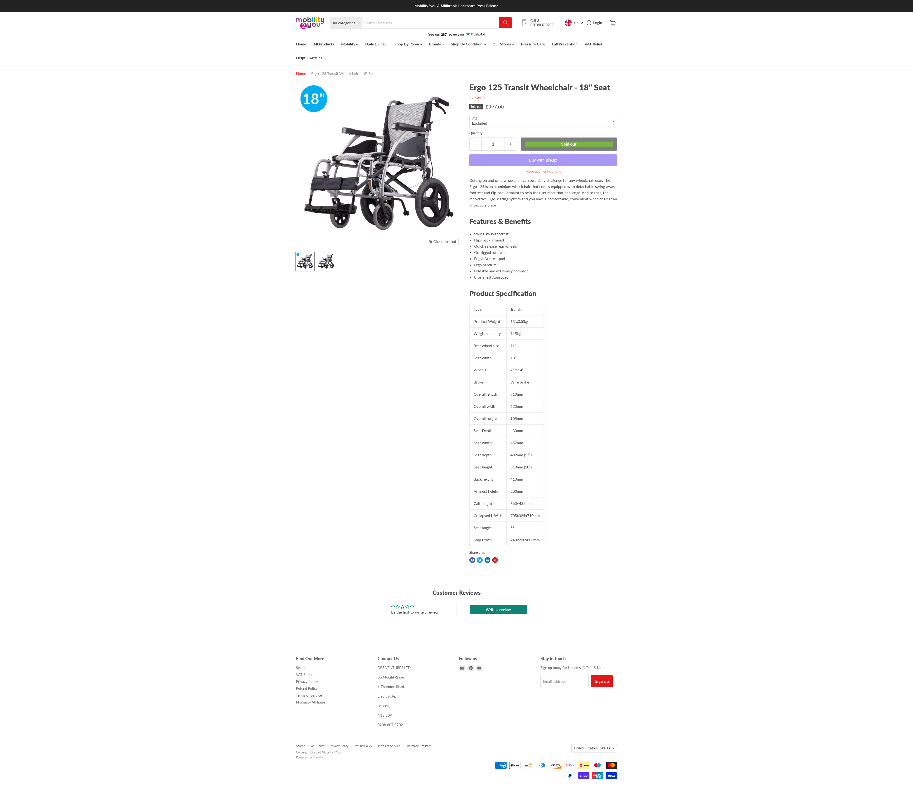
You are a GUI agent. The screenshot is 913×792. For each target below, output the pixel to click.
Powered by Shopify (309, 757)
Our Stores (502, 44)
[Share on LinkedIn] (487, 560)
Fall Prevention (565, 44)
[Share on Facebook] (472, 560)
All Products (323, 44)
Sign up (602, 681)
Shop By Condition (467, 44)
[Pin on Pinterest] (495, 560)
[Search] (505, 22)
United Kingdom (592, 748)
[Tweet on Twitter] (480, 560)
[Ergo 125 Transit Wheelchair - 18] (305, 261)
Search (301, 667)
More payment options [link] (543, 171)
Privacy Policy (307, 681)
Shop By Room (407, 44)
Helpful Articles (309, 57)
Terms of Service (309, 695)
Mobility (348, 44)
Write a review (498, 609)
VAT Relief (593, 44)
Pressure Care (533, 44)
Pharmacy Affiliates (310, 702)
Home (301, 44)
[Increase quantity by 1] (511, 144)
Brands (435, 44)
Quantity (475, 133)
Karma (479, 97)
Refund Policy (307, 688)
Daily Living (375, 44)
